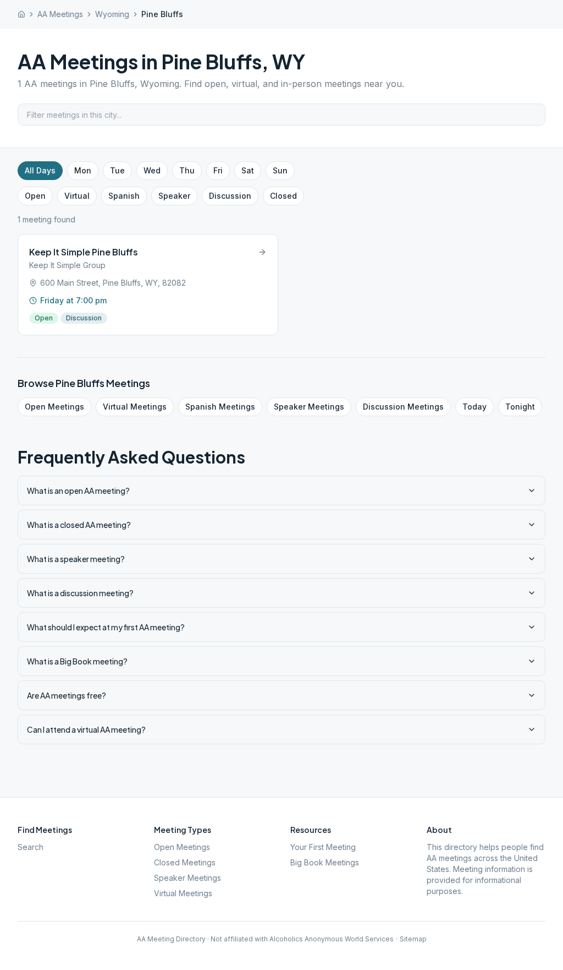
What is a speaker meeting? (76, 559)
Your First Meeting (323, 847)
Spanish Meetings (220, 406)
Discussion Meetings (403, 406)
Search (30, 847)
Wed (152, 170)
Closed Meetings (185, 862)
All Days (40, 170)
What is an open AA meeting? (78, 490)
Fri (218, 170)
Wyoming (112, 14)
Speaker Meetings (309, 406)
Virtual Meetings (135, 406)
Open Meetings (54, 406)
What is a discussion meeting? (80, 593)
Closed (283, 195)
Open (35, 195)
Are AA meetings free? (66, 695)
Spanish (124, 195)
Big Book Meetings (324, 862)
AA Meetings (60, 14)
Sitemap (413, 939)
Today (474, 406)
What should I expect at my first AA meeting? (106, 627)
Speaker (174, 195)
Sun (280, 170)
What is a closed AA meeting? (79, 525)
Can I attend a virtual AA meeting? (86, 729)
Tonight (520, 406)
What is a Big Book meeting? (77, 661)
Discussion (230, 195)
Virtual (77, 195)
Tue (117, 170)
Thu (187, 170)
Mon (82, 170)
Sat (247, 170)
